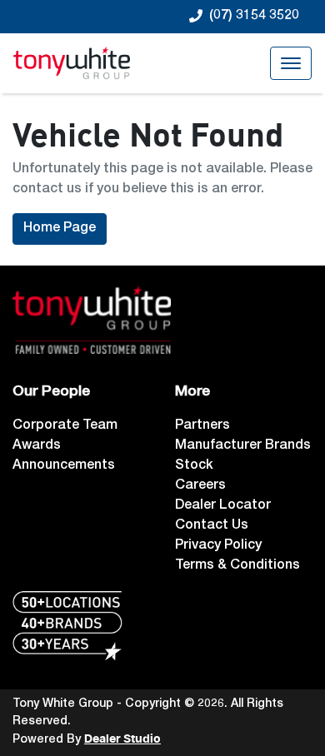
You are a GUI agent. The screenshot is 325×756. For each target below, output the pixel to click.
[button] (291, 63)
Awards (36, 446)
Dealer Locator (223, 506)
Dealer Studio (122, 739)
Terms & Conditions (237, 566)
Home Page (59, 229)
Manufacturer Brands (243, 446)
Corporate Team (65, 426)
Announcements (63, 466)
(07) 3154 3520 (254, 16)
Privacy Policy (218, 546)
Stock (194, 466)
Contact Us (211, 526)
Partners (202, 426)
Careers (200, 486)
